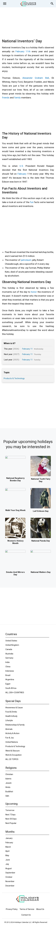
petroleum (26, 260)
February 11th (22, 51)
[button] (4, 3)
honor (34, 291)
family (17, 97)
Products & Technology (14, 378)
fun (31, 202)
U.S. (22, 166)
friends (5, 97)
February (22, 173)
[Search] (52, 3)
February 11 (27, 349)
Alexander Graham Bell (35, 78)
